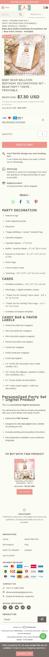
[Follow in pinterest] (29, 607)
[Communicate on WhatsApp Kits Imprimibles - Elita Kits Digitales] (43, 636)
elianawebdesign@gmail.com (19, 592)
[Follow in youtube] (17, 607)
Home (5, 20)
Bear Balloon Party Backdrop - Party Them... (24, 482)
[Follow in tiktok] (23, 607)
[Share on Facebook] (20, 202)
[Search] (20, 14)
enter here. (37, 637)
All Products (8, 544)
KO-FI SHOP (8, 555)
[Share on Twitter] (28, 202)
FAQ (26, 544)
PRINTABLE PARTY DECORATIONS (24, 2)
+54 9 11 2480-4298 (15, 588)
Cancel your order (24, 640)
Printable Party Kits (18, 20)
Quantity (7, 134)
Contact (28, 550)
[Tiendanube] (24, 628)
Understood (24, 654)
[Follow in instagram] (5, 607)
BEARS (22, 26)
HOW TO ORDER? (11, 550)
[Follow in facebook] (11, 607)
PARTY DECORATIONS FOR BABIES (19, 23)
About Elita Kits (31, 539)
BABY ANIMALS (9, 26)
